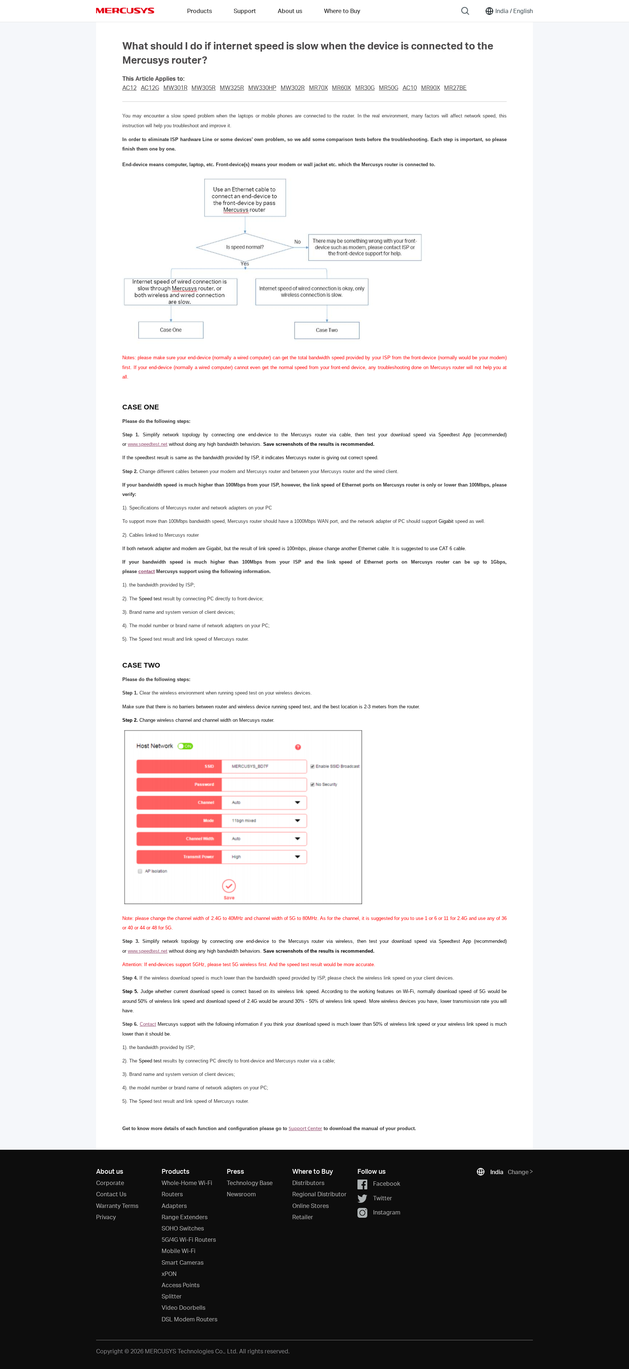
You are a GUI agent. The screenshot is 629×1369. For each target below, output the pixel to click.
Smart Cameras (182, 1262)
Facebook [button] (386, 1183)
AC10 (410, 87)
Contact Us (111, 1193)
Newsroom (241, 1193)
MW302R (293, 87)
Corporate (110, 1182)
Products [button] (199, 11)
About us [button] (290, 11)
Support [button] (245, 11)
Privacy (106, 1216)
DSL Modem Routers (189, 1319)
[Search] (465, 11)
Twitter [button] (382, 1198)
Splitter (172, 1296)
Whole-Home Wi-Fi (187, 1182)
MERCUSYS (125, 10)
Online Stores (310, 1205)
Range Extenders (184, 1216)
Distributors (308, 1182)
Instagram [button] (386, 1212)
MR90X (430, 87)
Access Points (180, 1284)
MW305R (203, 87)
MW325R (232, 87)
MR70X (318, 87)
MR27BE (455, 87)
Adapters (174, 1205)
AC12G (150, 87)
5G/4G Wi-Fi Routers (189, 1239)
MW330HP (262, 87)
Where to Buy (342, 11)
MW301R (175, 87)
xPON (169, 1273)
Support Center (305, 1129)
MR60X (341, 87)
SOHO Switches (183, 1228)
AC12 (129, 87)
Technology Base (250, 1182)
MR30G (365, 87)
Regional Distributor (319, 1193)
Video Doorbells (183, 1307)
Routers (172, 1193)
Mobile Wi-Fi (178, 1250)
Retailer (302, 1216)
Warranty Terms (117, 1205)
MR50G (388, 87)
